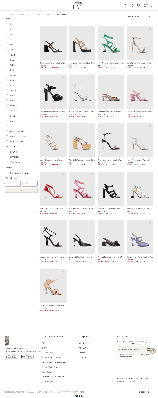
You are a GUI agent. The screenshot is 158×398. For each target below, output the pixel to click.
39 (11, 39)
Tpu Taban (15, 162)
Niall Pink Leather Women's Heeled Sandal (82, 208)
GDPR (44, 348)
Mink (12, 100)
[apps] (10, 341)
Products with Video (19, 173)
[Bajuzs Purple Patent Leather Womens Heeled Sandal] (140, 237)
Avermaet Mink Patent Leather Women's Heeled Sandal (111, 112)
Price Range (11, 178)
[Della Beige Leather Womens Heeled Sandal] (53, 285)
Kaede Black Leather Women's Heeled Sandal (53, 257)
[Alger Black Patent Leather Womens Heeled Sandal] (111, 140)
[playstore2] (27, 356)
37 (11, 29)
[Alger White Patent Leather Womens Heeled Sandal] (140, 43)
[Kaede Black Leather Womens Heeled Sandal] (53, 237)
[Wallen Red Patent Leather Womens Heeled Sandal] (53, 188)
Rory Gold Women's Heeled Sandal (82, 160)
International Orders (51, 357)
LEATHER (14, 152)
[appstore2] (11, 356)
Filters (9, 167)
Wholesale (84, 343)
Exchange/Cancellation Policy (56, 362)
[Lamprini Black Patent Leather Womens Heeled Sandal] (82, 237)
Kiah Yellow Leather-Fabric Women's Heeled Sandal (82, 63)
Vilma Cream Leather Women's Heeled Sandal (53, 160)
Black (12, 95)
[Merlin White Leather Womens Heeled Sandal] (140, 140)
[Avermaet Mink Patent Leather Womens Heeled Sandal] (111, 91)
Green (13, 105)
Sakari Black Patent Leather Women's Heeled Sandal (53, 63)
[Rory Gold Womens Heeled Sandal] (82, 140)
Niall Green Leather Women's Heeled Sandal (111, 63)
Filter (21, 190)
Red (12, 70)
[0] (144, 5)
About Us (83, 348)
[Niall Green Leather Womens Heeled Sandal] (111, 43)
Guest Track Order (50, 367)
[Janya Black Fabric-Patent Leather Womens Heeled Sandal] (53, 91)
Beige (13, 60)
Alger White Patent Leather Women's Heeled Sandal (140, 63)
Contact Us (47, 381)
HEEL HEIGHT (12, 110)
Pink (12, 85)
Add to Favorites (63, 29)
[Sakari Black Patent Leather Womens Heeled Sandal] (53, 43)
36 (11, 24)
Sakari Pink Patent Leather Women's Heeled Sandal (140, 112)
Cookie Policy (48, 353)
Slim (12, 126)
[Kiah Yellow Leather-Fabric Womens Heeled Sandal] (82, 43)
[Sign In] (151, 5)
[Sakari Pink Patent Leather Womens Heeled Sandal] (140, 91)
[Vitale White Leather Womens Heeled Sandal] (140, 188)
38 (11, 34)
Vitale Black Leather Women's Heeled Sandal (111, 208)
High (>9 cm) (16, 141)
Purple (13, 80)
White (13, 65)
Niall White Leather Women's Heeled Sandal (82, 112)
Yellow (13, 90)
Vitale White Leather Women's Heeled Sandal (140, 208)
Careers (82, 357)
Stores (82, 353)
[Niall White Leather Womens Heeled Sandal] (82, 91)
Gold (12, 55)
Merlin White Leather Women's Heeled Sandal (140, 160)
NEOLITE (14, 157)
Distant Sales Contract (53, 377)
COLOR (9, 49)
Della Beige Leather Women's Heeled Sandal (53, 305)
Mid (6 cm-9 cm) (18, 136)
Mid (12, 121)
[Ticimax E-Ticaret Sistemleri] (79, 396)
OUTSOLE (10, 146)
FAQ (44, 343)
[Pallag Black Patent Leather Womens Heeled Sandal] (111, 237)
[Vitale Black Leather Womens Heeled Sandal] (111, 188)
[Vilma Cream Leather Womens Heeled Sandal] (53, 140)
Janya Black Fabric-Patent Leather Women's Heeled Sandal (53, 112)
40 (11, 44)
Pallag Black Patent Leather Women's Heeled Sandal (111, 257)
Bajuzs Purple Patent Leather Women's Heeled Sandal (140, 257)
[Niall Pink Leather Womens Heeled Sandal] (82, 188)
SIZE (8, 18)
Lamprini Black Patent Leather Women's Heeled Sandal (82, 257)
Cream (13, 75)
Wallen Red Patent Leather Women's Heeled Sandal (53, 208)
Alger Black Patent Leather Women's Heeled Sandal (111, 160)
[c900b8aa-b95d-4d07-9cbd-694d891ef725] (45, 391)
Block (12, 116)
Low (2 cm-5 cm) (18, 131)
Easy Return (47, 372)
